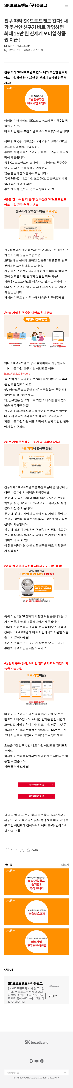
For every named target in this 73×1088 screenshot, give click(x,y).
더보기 (65, 865)
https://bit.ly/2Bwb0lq (17, 373)
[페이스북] (41, 1061)
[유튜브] (36, 1061)
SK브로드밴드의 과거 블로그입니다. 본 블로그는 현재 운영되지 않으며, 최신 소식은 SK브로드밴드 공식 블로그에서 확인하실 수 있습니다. (26, 994)
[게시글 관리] (22, 850)
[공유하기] (16, 850)
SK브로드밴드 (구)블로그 (25, 5)
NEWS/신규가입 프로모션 (17, 46)
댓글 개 (8, 970)
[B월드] (31, 1061)
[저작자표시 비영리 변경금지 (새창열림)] (47, 850)
